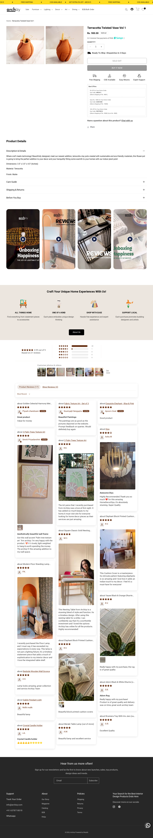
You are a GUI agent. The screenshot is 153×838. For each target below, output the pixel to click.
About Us (76, 332)
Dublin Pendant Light (32, 700)
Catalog (45, 808)
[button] (37, 9)
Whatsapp (11, 816)
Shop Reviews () (50, 387)
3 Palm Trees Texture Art (34, 432)
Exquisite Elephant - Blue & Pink (120, 403)
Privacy (80, 808)
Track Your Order (14, 799)
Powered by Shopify (81, 832)
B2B (43, 812)
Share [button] (92, 127)
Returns (80, 804)
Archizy (72, 832)
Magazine (45, 804)
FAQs (44, 817)
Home (8, 21)
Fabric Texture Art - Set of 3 (76, 403)
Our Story (45, 799)
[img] (34, 350)
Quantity (91, 42)
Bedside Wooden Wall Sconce (36, 671)
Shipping (80, 799)
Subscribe (93, 781)
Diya (107, 429)
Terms (79, 812)
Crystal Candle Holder (33, 725)
